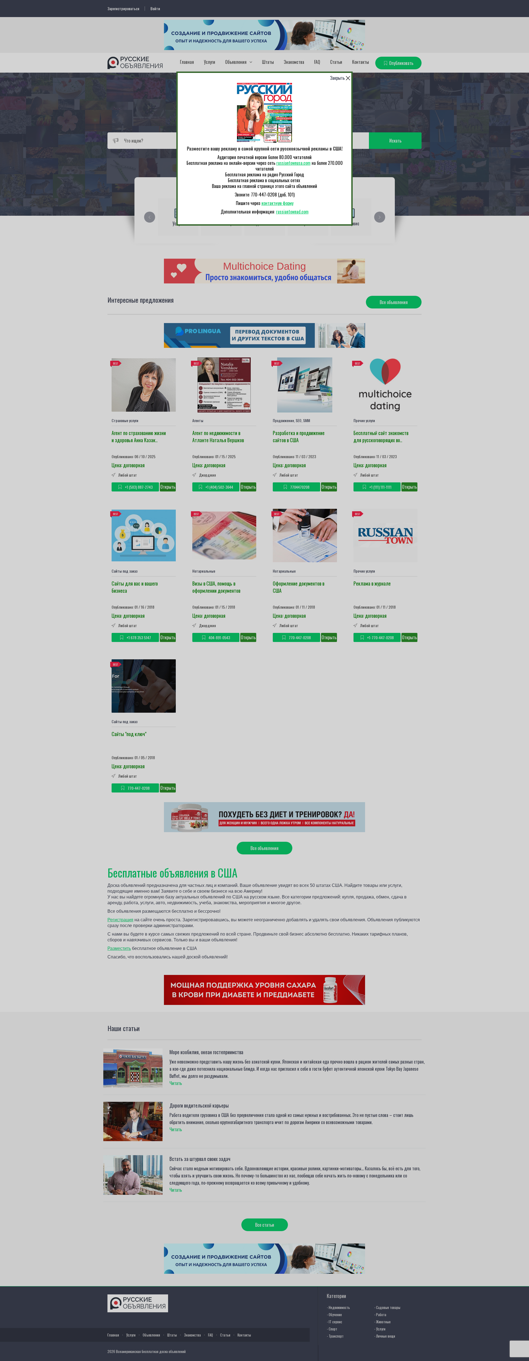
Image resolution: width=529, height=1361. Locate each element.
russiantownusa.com (293, 163)
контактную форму (277, 203)
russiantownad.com (292, 211)
